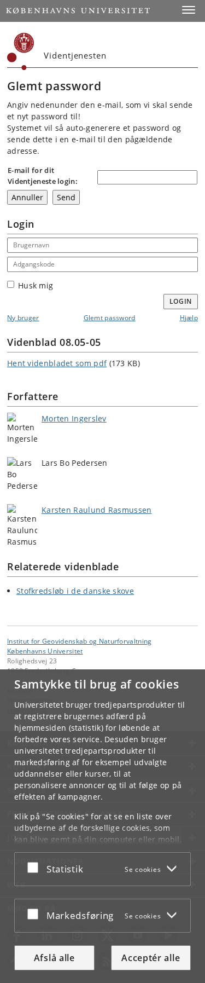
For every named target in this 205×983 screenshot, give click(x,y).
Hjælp (189, 317)
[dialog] (102, 826)
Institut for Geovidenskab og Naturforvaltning (79, 641)
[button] (189, 10)
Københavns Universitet (45, 650)
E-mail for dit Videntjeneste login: (43, 175)
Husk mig (35, 285)
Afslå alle (54, 958)
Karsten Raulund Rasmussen (97, 510)
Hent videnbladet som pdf (57, 363)
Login (180, 301)
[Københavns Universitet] (20, 51)
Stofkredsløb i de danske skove (75, 591)
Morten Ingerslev (74, 418)
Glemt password (110, 317)
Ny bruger (23, 317)
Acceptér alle (150, 958)
